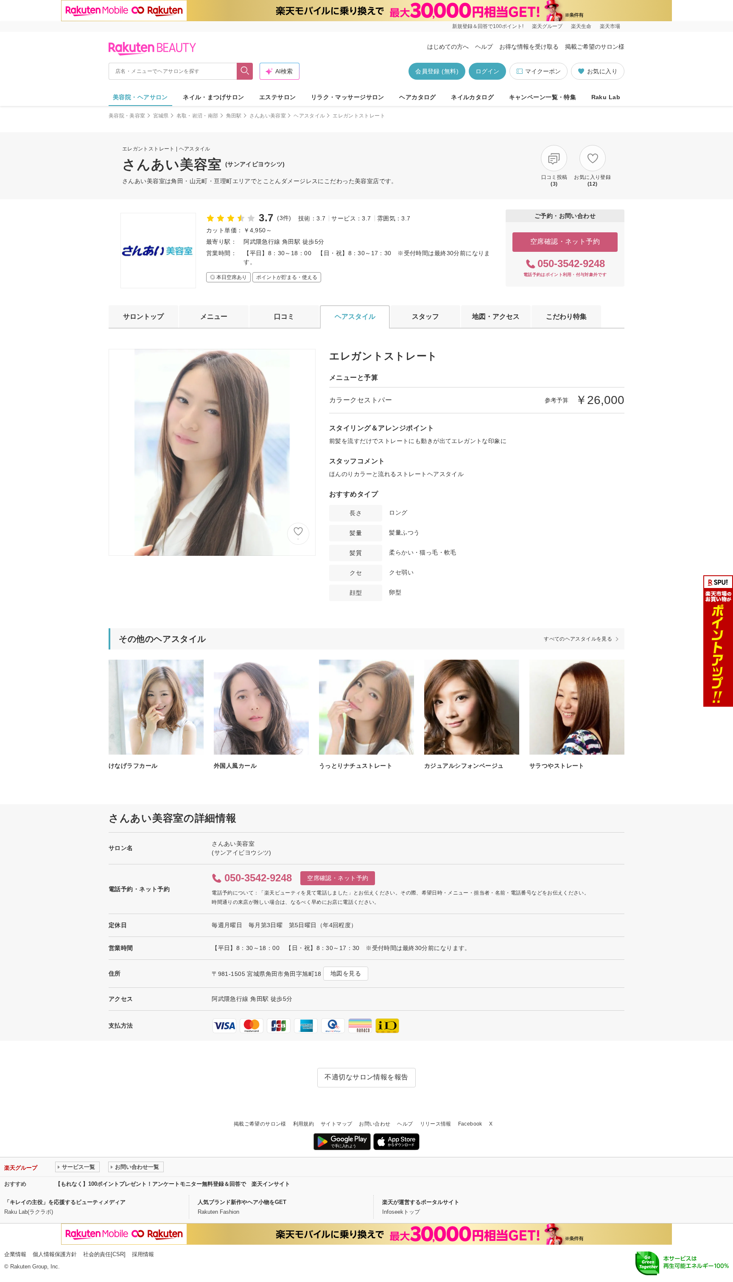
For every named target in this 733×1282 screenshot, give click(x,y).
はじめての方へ (448, 46)
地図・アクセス (496, 316)
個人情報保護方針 (55, 1254)
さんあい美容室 (267, 116)
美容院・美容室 (127, 116)
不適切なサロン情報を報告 (366, 1077)
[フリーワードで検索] (245, 71)
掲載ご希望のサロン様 (594, 46)
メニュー (213, 316)
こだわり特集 (566, 316)
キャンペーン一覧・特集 (542, 97)
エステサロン (277, 97)
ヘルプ (484, 46)
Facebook (470, 1124)
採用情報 (143, 1254)
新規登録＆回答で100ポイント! (487, 26)
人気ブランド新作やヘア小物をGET (242, 1202)
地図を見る (345, 973)
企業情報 (15, 1254)
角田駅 (234, 116)
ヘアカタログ (417, 97)
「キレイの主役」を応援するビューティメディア (65, 1202)
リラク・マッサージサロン (347, 97)
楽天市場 (610, 26)
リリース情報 (435, 1124)
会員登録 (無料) (437, 71)
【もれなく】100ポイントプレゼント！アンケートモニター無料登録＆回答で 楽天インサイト (172, 1184)
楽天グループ (547, 26)
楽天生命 (581, 26)
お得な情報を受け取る (529, 46)
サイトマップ (336, 1124)
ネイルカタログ (472, 97)
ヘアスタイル (309, 116)
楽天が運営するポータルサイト (420, 1202)
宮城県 (161, 116)
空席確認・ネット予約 (565, 241)
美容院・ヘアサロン (140, 97)
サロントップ (143, 316)
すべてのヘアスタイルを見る (578, 638)
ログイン (487, 71)
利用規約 (303, 1124)
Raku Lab (605, 97)
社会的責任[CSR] (104, 1254)
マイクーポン (543, 71)
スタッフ (425, 316)
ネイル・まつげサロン (213, 97)
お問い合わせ (374, 1124)
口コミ (284, 316)
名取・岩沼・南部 (197, 116)
